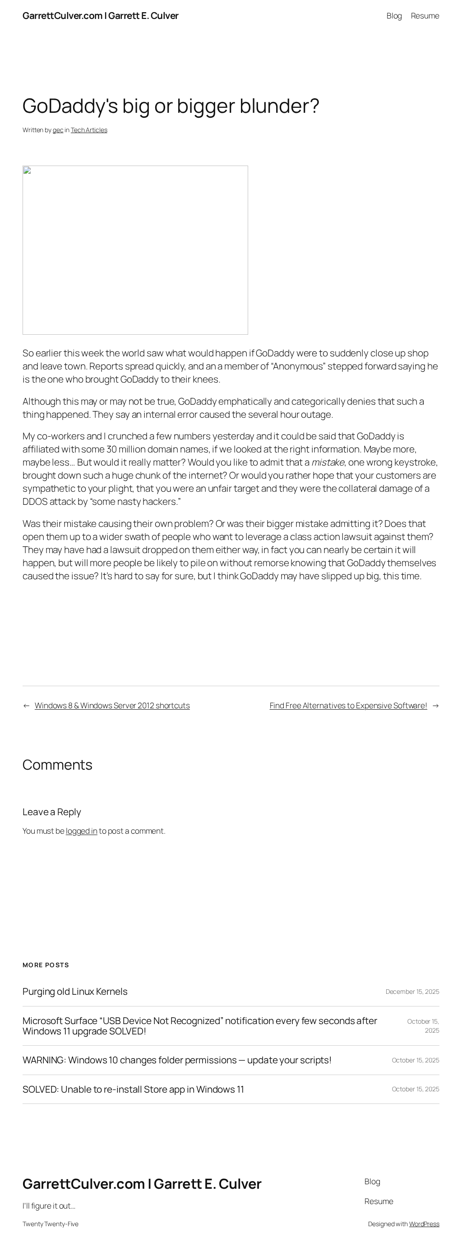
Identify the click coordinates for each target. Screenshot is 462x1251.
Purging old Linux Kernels (75, 991)
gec (58, 129)
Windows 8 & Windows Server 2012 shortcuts (112, 705)
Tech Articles (89, 129)
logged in (81, 830)
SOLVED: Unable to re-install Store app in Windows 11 (133, 1089)
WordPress (424, 1223)
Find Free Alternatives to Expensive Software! (349, 705)
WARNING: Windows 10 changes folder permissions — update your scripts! (177, 1060)
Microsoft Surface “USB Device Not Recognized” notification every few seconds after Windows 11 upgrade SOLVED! (200, 1026)
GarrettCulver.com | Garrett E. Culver (101, 15)
